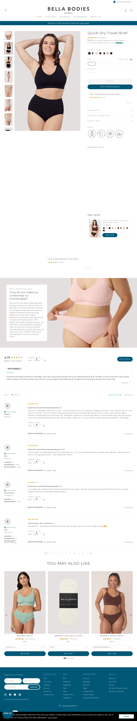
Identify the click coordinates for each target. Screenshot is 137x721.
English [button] (125, 383)
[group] (15, 358)
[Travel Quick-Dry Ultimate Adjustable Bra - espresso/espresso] (118, 228)
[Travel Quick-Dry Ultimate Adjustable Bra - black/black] (104, 231)
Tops (64, 688)
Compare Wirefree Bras (91, 698)
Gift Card (86, 678)
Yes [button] (45, 433)
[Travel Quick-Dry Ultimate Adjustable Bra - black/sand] (127, 228)
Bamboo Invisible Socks (68, 636)
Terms (105, 379)
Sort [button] (6, 395)
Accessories (67, 698)
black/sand (104, 53)
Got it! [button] (126, 716)
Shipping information (99, 115)
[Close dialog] (135, 341)
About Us (95, 17)
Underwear (67, 682)
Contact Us (47, 691)
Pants (65, 691)
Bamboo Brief (25, 636)
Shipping (106, 40)
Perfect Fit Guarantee (116, 691)
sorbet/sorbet (96, 53)
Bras (64, 678)
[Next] (130, 615)
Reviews (112, 685)
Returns (46, 688)
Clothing (50, 17)
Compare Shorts (88, 694)
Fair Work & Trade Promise (118, 688)
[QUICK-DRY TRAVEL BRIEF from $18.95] (93, 172)
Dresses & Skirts (68, 694)
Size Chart (86, 685)
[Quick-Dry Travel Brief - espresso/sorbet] (92, 202)
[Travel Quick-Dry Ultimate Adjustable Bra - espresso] (104, 228)
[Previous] (6, 615)
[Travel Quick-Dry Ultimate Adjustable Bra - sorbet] (107, 228)
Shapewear (80, 17)
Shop (39, 17)
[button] (46, 553)
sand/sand (107, 53)
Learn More (113, 682)
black (89, 53)
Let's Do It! (118, 369)
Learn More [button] (52, 718)
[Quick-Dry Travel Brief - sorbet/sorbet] (95, 202)
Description (94, 110)
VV (118, 64)
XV (128, 64)
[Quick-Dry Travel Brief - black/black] (89, 207)
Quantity (92, 69)
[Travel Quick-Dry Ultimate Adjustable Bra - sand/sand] (124, 228)
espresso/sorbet (93, 53)
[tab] (115, 395)
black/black (111, 53)
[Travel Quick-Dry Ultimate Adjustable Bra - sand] (113, 228)
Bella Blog (86, 682)
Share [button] (54, 433)
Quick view (110, 235)
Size (109, 59)
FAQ (45, 678)
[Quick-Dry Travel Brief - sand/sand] (95, 204)
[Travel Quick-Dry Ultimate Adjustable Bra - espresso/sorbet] (121, 228)
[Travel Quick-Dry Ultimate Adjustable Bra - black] (110, 228)
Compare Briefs (88, 691)
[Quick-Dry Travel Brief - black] (89, 202)
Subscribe (34, 687)
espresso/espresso (100, 53)
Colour (94, 49)
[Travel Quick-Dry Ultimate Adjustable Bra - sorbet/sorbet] (115, 228)
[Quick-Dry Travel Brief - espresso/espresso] (89, 204)
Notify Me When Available (110, 86)
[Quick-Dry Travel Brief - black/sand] (92, 204)
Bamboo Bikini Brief (112, 636)
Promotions (48, 682)
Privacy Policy (48, 694)
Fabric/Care (94, 121)
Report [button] (49, 433)
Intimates (65, 17)
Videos (85, 688)
